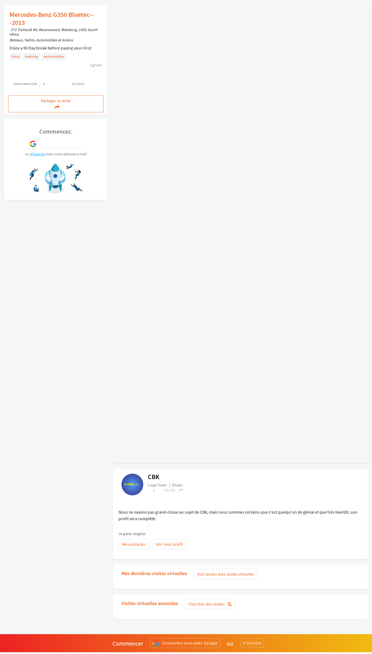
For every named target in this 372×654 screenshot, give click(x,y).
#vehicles (31, 56)
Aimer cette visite (25, 84)
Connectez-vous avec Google (190, 643)
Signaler (95, 65)
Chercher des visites (206, 604)
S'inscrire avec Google (60, 143)
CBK (153, 477)
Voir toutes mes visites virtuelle (225, 574)
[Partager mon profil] (179, 490)
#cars (16, 56)
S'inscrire (37, 154)
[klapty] (132, 484)
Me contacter (134, 544)
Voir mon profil (169, 544)
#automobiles (53, 56)
